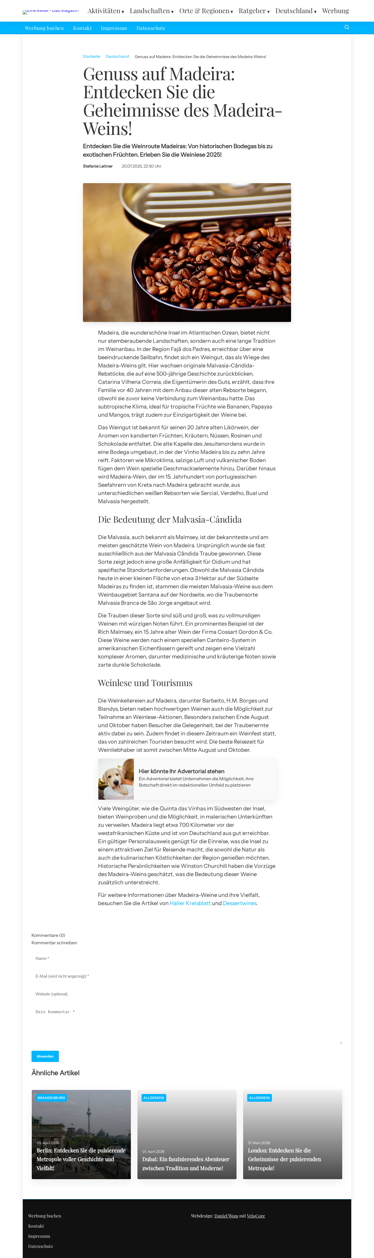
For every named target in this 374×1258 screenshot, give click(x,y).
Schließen (187, 700)
